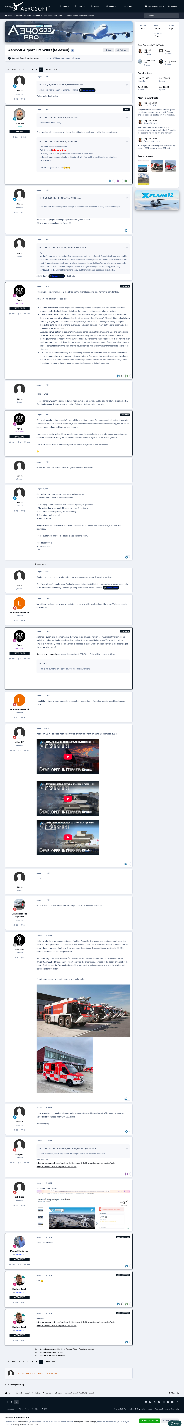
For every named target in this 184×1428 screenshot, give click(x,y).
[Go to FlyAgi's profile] (19, 291)
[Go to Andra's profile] (19, 81)
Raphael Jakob (74, 247)
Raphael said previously (47, 654)
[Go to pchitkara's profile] (19, 1188)
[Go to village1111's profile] (19, 733)
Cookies (35, 1409)
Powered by (167, 1409)
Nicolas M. (20, 949)
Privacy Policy (24, 1409)
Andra (20, 91)
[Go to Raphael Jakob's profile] (19, 1280)
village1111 (19, 742)
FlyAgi (19, 300)
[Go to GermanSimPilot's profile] (140, 61)
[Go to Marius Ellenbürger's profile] (19, 1242)
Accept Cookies (151, 1421)
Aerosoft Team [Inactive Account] (26, 58)
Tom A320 (19, 123)
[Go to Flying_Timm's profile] (161, 61)
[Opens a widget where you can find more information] (174, 1423)
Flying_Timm (170, 61)
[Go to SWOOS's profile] (19, 1112)
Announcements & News (69, 58)
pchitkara (19, 1197)
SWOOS (19, 1121)
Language (10, 1409)
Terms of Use (32, 1424)
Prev (14, 69)
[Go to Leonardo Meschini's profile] (19, 603)
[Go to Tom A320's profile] (19, 114)
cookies (22, 1422)
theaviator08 (73, 85)
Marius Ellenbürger (19, 1251)
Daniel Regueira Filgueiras (19, 915)
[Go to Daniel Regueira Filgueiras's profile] (19, 904)
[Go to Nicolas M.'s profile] (19, 940)
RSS (45, 1409)
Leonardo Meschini (19, 612)
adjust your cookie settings (85, 1422)
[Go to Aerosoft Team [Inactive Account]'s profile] (9, 58)
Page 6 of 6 (50, 69)
